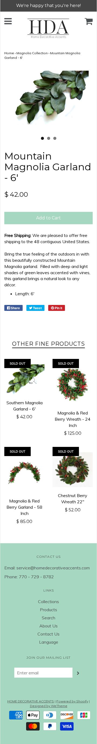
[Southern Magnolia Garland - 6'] (24, 379)
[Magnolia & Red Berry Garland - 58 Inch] (24, 472)
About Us (48, 626)
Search (48, 617)
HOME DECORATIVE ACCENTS (30, 701)
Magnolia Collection (32, 53)
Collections (48, 601)
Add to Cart (48, 217)
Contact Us (48, 634)
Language (48, 642)
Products (48, 609)
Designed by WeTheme (48, 706)
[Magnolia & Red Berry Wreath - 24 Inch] (73, 384)
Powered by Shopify (72, 701)
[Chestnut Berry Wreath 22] (73, 469)
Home (9, 53)
